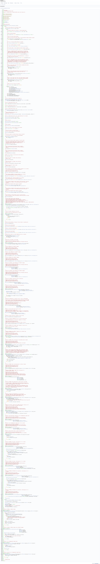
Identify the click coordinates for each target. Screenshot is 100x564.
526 (1, 328)
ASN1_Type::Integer (25, 229)
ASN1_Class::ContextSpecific (21, 185)
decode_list (7, 555)
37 (1, 31)
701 (1, 434)
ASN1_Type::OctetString (14, 236)
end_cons (7, 548)
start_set (10, 179)
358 (1, 226)
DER (11, 34)
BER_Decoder (14, 25)
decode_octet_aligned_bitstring (14, 289)
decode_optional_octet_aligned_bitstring (15, 494)
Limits (6, 128)
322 (1, 204)
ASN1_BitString (17, 282)
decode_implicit (11, 397)
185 (1, 121)
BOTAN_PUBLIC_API (7, 25)
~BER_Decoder (7, 498)
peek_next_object (9, 389)
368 (1, 232)
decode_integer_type (12, 328)
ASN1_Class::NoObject (22, 313)
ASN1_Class (20, 172)
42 (1, 34)
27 (1, 25)
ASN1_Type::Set (21, 179)
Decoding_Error (11, 293)
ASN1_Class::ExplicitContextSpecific (22, 192)
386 (1, 243)
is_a (9, 451)
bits (22, 207)
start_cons (17, 179)
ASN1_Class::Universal (27, 179)
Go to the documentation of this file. (5, 8)
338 (1, 214)
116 (1, 79)
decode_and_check (11, 434)
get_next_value (11, 204)
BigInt (12, 232)
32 (1, 28)
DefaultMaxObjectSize (18, 31)
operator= (10, 122)
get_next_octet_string (15, 235)
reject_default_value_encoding (15, 89)
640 (1, 397)
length (26, 207)
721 (1, 446)
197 (1, 128)
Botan (7, 20)
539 (1, 336)
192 (1, 125)
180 (1, 118)
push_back (7, 398)
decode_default (11, 354)
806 (1, 498)
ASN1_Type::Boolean (24, 226)
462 (1, 289)
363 (1, 229)
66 (1, 49)
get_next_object (13, 477)
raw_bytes (10, 214)
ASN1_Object (13, 312)
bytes (12, 295)
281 (1, 179)
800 (1, 494)
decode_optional (11, 344)
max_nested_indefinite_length (13, 49)
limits (15, 110)
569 (1, 354)
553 (1, 344)
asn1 (4, 4)
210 (1, 136)
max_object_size (16, 57)
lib (2, 4)
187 (1, 122)
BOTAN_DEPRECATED (7, 99)
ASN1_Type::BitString (26, 306)
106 (1, 73)
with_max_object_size (12, 73)
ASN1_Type (13, 172)
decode (10, 226)
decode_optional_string (12, 446)
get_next (10, 136)
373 (1, 235)
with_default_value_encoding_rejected (15, 79)
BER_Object (6, 132)
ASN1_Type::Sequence (23, 420)
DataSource (6, 22)
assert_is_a (9, 412)
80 (1, 57)
